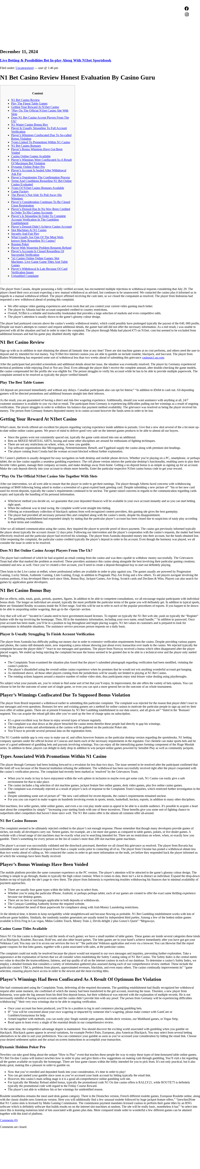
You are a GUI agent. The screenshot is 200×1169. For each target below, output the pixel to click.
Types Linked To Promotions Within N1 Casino (40, 142)
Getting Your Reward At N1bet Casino (35, 107)
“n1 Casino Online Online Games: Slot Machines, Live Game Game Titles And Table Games (39, 262)
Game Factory (20, 191)
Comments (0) (9, 1120)
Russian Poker (20, 244)
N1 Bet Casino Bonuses (26, 145)
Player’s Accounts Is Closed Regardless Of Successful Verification (37, 253)
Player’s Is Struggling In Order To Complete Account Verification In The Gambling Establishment (38, 219)
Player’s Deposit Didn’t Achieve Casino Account (41, 226)
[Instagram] (186, 14)
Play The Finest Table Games (29, 103)
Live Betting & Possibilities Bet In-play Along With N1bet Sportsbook (55, 60)
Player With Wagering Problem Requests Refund (41, 247)
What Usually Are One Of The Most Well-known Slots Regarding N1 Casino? (37, 238)
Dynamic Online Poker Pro (28, 166)
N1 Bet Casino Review (25, 100)
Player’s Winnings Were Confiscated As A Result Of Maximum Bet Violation (41, 161)
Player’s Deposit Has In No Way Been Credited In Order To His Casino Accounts (40, 210)
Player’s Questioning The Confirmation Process (40, 177)
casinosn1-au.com (153, 357)
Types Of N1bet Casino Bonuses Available (37, 188)
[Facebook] (186, 8)
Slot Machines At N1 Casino (28, 230)
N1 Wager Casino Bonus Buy (29, 124)
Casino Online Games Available (31, 156)
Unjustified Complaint (24, 275)
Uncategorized (25, 68)
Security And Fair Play (25, 233)
